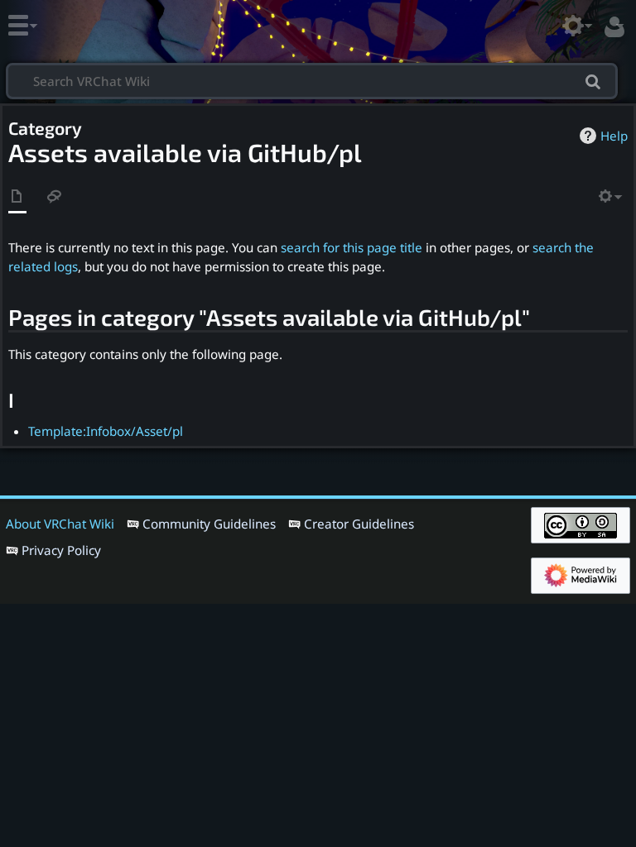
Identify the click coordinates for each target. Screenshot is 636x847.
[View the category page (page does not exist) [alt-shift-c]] (17, 197)
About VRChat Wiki (60, 523)
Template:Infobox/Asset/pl (105, 431)
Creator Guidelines (359, 523)
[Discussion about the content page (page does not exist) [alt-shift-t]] (55, 197)
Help (614, 135)
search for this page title (351, 247)
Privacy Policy (61, 550)
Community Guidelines (209, 523)
